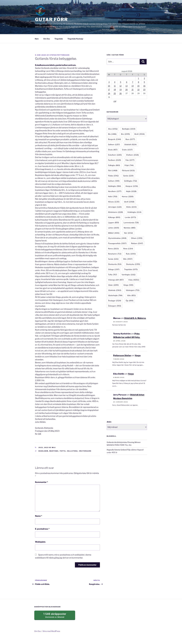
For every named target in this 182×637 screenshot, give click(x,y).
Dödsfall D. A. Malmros (135, 318)
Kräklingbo (134, 212)
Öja (129, 301)
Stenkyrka (133, 264)
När (128, 233)
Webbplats (40, 542)
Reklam (137, 243)
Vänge (128, 285)
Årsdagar (114, 301)
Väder (113, 285)
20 (126, 89)
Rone (128, 248)
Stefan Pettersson (59, 55)
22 (138, 89)
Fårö (112, 170)
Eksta (112, 150)
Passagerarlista (117, 243)
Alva (112, 129)
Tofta (63, 451)
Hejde (131, 191)
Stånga (113, 269)
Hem (37, 39)
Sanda (113, 259)
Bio (112, 134)
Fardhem (114, 160)
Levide (130, 217)
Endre (127, 150)
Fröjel (129, 165)
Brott (139, 134)
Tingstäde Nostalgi (75, 39)
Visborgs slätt (116, 280)
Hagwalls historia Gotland (117, 450)
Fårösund (128, 170)
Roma (113, 248)
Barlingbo (128, 129)
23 (144, 89)
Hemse (127, 196)
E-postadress (42, 529)
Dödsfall (130, 144)
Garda (128, 176)
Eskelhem (43, 451)
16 (144, 86)
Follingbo (114, 165)
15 (138, 86)
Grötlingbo (130, 181)
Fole (130, 160)
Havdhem (114, 191)
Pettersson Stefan (122, 355)
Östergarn (114, 306)
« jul (114, 101)
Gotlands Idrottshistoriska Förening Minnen (124, 442)
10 (109, 86)
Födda (113, 176)
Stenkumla (114, 264)
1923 (41, 447)
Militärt (113, 233)
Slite (127, 259)
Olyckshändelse (117, 238)
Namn (38, 516)
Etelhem (132, 155)
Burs (130, 139)
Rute (131, 254)
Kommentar (41, 482)
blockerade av (57, 616)
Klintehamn (115, 212)
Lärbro (113, 228)
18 (115, 89)
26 (120, 93)
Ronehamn (114, 254)
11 (115, 86)
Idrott (129, 202)
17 (109, 89)
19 (121, 89)
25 (115, 93)
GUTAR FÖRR (51, 19)
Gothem (113, 181)
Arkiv (109, 422)
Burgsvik (114, 139)
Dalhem (114, 144)
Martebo (54, 451)
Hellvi (112, 196)
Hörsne (113, 202)
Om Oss (46, 39)
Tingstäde (58, 39)
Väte (131, 295)
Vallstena (72, 451)
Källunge (114, 217)
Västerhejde (115, 295)
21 (132, 89)
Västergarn (85, 451)
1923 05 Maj (50, 447)
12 (120, 86)
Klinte (131, 207)
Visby (133, 280)
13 (127, 86)
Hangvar (132, 186)
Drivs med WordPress (51, 631)
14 (133, 86)
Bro (125, 134)
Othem (136, 238)
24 (109, 93)
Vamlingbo (128, 275)
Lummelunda (131, 222)
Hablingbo (114, 186)
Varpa (138, 355)
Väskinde (114, 290)
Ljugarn (113, 222)
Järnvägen (115, 207)
